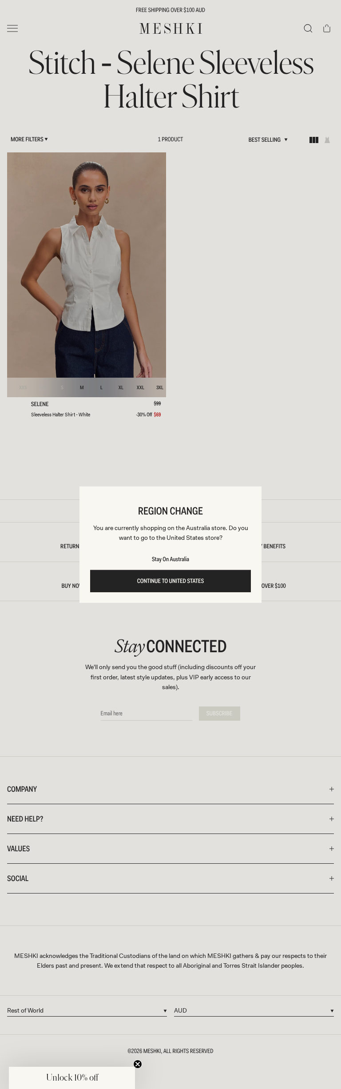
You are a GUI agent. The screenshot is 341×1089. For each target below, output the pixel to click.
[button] (72, 1078)
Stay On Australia (170, 559)
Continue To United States (170, 581)
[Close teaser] (137, 1064)
